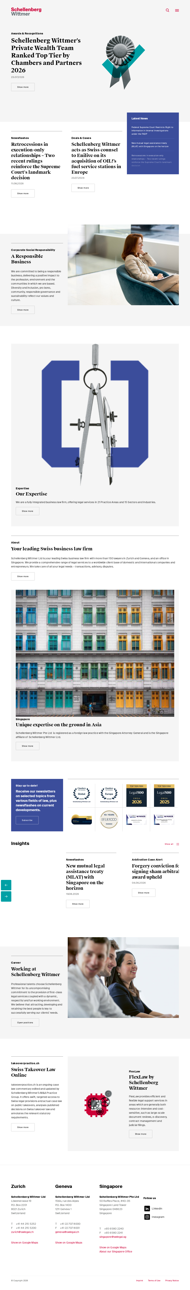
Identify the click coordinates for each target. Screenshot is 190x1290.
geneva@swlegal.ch (67, 1232)
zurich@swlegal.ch (22, 1232)
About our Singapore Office (115, 1251)
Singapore (110, 1186)
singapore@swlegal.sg (112, 1236)
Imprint (139, 1281)
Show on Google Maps (24, 1242)
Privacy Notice (172, 1281)
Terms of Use (154, 1281)
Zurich (18, 1186)
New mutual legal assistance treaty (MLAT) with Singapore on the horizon (150, 129)
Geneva (63, 1186)
